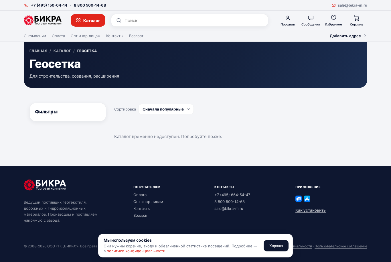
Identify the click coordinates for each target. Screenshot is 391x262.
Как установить (310, 210)
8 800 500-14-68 (90, 5)
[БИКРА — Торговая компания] (43, 20)
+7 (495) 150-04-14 (49, 5)
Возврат (136, 36)
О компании (35, 36)
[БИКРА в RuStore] (298, 198)
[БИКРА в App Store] (307, 198)
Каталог (91, 20)
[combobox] (194, 20)
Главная (38, 51)
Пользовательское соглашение (341, 246)
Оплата (58, 36)
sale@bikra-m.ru (352, 5)
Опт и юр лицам (85, 36)
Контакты (114, 36)
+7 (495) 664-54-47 (232, 194)
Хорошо (276, 246)
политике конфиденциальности (136, 251)
